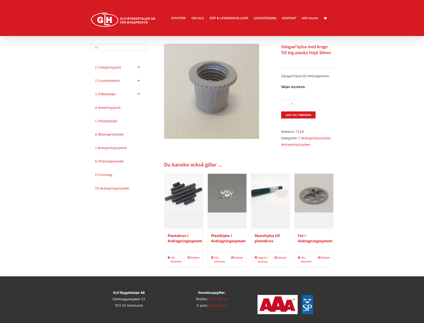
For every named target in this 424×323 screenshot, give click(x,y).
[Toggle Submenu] (138, 67)
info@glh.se (217, 305)
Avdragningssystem (295, 144)
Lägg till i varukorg (298, 115)
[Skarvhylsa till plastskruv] (270, 201)
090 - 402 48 (218, 299)
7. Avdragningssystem (314, 138)
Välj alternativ (176, 259)
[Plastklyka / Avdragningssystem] (227, 201)
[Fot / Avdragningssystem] (314, 201)
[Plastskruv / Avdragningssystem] (183, 201)
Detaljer (195, 257)
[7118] (219, 91)
